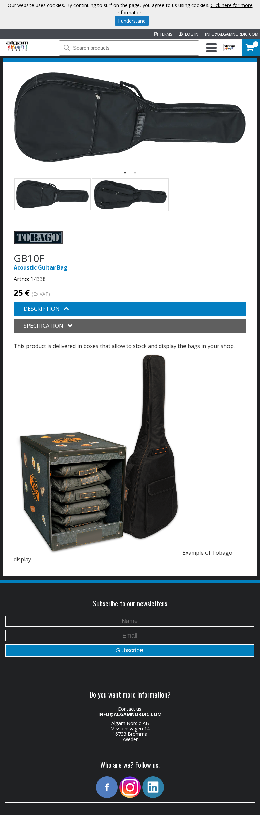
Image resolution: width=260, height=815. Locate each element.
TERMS (165, 34)
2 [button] (135, 172)
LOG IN (190, 34)
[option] (130, 117)
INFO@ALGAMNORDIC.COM (231, 34)
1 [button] (125, 172)
